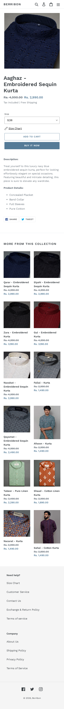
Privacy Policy (15, 659)
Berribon (12, 4)
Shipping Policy (16, 650)
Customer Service (18, 591)
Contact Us (14, 600)
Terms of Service (17, 668)
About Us (12, 641)
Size (6, 114)
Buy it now (32, 145)
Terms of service (17, 618)
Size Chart (13, 583)
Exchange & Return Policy (23, 609)
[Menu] (58, 4)
